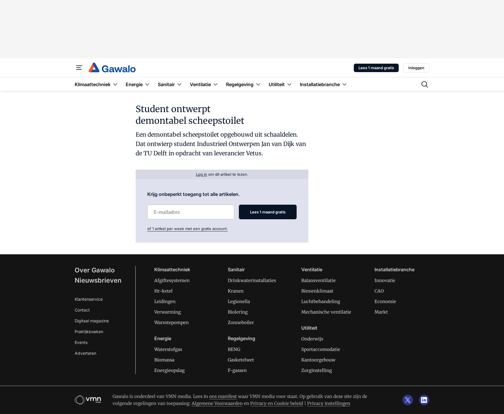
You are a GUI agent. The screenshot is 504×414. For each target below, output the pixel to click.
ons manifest (223, 396)
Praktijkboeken (89, 331)
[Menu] (79, 68)
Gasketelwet (241, 360)
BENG (234, 349)
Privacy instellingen (328, 403)
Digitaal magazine (92, 320)
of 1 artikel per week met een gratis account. (187, 228)
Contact (82, 309)
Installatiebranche (394, 269)
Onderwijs (312, 339)
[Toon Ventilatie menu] (215, 84)
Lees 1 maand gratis (376, 67)
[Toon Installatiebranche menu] (344, 84)
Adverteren (85, 353)
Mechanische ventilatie (326, 312)
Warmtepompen (171, 322)
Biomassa (164, 360)
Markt (381, 312)
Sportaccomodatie (320, 349)
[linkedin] (424, 400)
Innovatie (384, 280)
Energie (162, 338)
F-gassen (237, 370)
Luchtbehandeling (320, 301)
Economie (385, 301)
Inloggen (416, 67)
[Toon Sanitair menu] (179, 84)
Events (81, 342)
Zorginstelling (316, 370)
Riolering (238, 312)
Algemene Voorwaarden (217, 403)
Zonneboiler (241, 322)
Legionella (239, 301)
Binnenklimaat (317, 291)
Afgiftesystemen (172, 280)
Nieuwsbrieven (98, 280)
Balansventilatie (318, 280)
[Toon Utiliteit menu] (289, 84)
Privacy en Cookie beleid (276, 403)
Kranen (236, 291)
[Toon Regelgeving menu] (258, 84)
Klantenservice (89, 299)
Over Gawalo (95, 270)
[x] (407, 400)
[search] (424, 84)
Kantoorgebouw (318, 360)
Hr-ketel (163, 291)
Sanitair (236, 269)
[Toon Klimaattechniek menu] (115, 84)
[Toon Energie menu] (147, 84)
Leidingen (165, 301)
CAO (379, 291)
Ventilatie (311, 269)
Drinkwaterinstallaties (252, 280)
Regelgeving (241, 338)
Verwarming (167, 312)
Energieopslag (169, 370)
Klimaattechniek (172, 269)
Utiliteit (309, 328)
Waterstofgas (168, 349)
